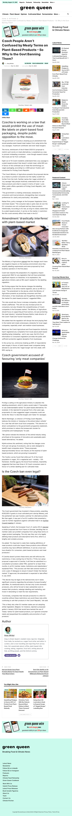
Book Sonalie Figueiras (10, 791)
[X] (40, 110)
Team (4, 796)
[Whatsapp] (12, 110)
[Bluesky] (5, 113)
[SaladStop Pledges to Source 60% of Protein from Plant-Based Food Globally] (10, 693)
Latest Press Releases (10, 788)
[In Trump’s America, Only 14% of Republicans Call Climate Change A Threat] (56, 285)
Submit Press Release (10, 786)
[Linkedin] (5, 110)
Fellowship (36, 2)
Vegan (46, 63)
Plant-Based (15, 14)
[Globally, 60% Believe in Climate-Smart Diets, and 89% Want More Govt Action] (56, 301)
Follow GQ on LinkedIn (10, 768)
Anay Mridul (9, 635)
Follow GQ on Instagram (11, 771)
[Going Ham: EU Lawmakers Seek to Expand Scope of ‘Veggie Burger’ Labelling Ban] (39, 693)
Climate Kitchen (8, 800)
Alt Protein (28, 63)
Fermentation (47, 14)
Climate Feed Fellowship (11, 778)
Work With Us (7, 783)
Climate (5, 14)
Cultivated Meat (34, 14)
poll (17, 462)
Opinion (24, 14)
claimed (24, 261)
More (52, 2)
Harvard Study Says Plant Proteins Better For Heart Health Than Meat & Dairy (13, 672)
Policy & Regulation (37, 63)
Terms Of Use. (56, 812)
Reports (22, 2)
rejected (45, 527)
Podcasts (29, 2)
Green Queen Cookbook (11, 780)
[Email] (19, 110)
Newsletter (45, 2)
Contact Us (6, 798)
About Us (6, 793)
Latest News (7, 763)
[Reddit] (26, 110)
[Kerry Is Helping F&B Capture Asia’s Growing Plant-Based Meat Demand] (56, 261)
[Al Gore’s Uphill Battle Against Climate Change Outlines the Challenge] (56, 333)
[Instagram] (33, 110)
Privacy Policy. (48, 812)
